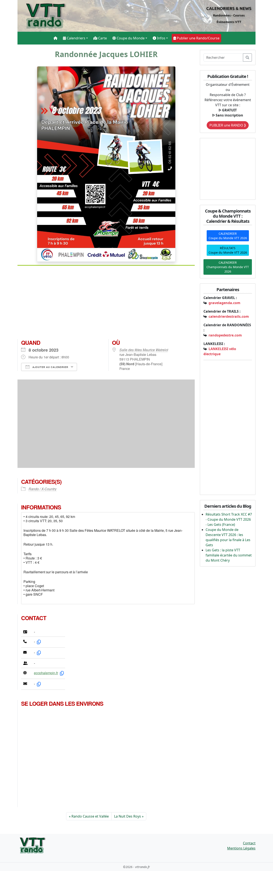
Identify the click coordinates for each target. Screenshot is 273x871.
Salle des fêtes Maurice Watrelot (143, 349)
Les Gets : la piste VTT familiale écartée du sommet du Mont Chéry (229, 555)
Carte (102, 38)
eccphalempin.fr (46, 672)
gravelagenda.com (224, 302)
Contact (249, 843)
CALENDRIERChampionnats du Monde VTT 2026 (227, 266)
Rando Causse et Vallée (90, 816)
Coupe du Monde (130, 38)
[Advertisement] (106, 304)
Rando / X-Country (43, 488)
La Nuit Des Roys (127, 816)
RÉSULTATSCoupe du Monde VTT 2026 (228, 250)
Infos (160, 38)
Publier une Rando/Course (197, 38)
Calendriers (75, 38)
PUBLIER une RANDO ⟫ (227, 125)
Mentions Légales (241, 848)
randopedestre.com (225, 335)
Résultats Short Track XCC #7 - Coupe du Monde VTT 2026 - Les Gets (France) (229, 519)
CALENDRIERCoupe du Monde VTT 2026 (228, 235)
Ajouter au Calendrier (50, 367)
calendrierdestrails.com (229, 316)
